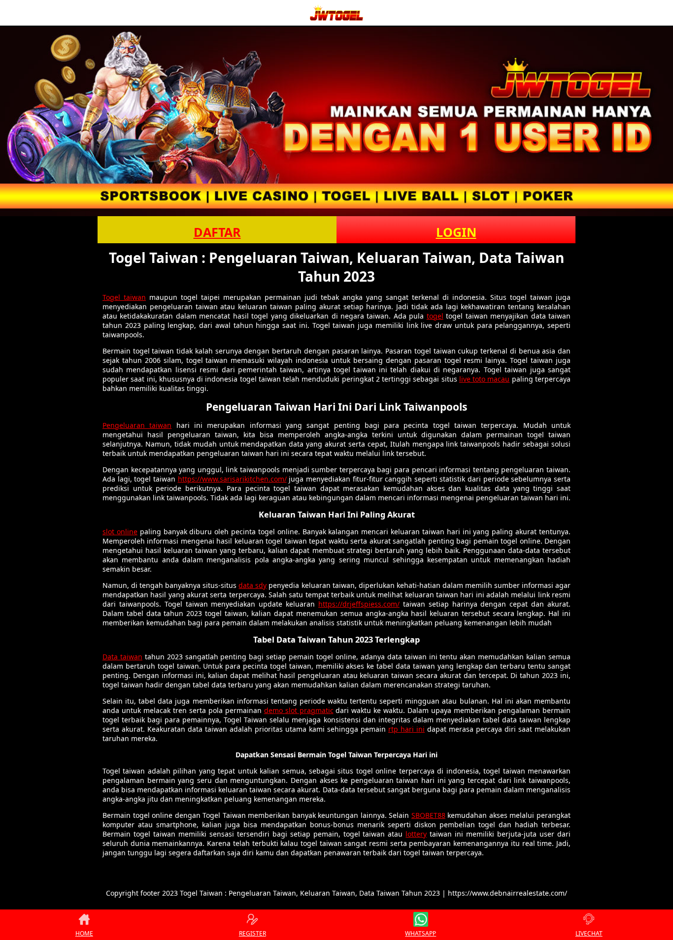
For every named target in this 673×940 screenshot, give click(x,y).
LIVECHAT (589, 933)
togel (435, 316)
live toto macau (484, 379)
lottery (416, 834)
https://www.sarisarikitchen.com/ (232, 479)
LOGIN (456, 232)
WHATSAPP (420, 933)
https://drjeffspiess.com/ (359, 604)
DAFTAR (217, 232)
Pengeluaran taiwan (136, 425)
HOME (84, 933)
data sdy (252, 585)
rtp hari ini (406, 729)
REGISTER (252, 933)
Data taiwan (122, 656)
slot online (119, 531)
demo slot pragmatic (299, 710)
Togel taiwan (124, 297)
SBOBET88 (428, 815)
